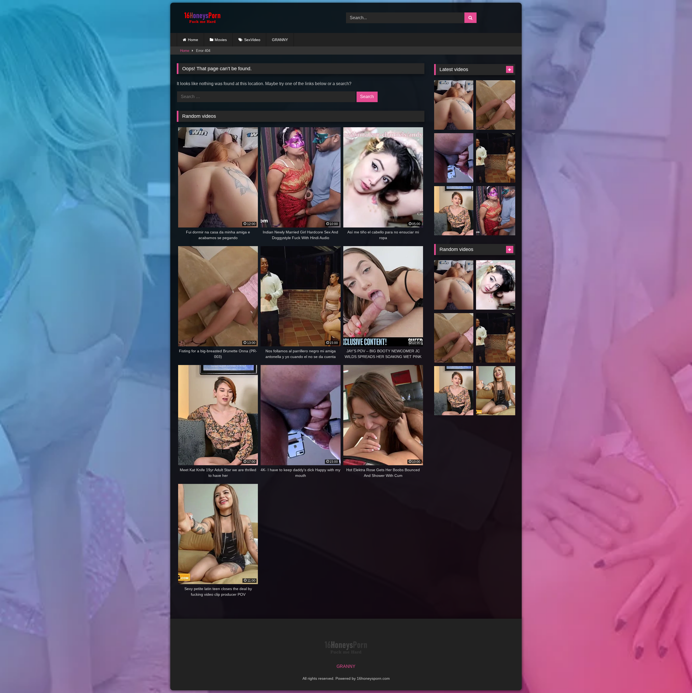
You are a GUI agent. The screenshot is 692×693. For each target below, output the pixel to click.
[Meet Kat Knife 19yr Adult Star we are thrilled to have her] (453, 211)
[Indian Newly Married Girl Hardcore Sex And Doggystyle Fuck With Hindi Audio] (495, 211)
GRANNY (280, 40)
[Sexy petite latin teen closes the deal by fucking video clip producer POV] (495, 391)
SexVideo (252, 40)
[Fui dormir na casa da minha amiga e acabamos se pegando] (453, 105)
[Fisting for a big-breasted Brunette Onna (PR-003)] (495, 105)
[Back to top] (675, 677)
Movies (221, 40)
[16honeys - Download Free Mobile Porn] (201, 18)
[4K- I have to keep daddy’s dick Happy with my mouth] (453, 158)
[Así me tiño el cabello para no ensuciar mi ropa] (495, 285)
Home (193, 40)
